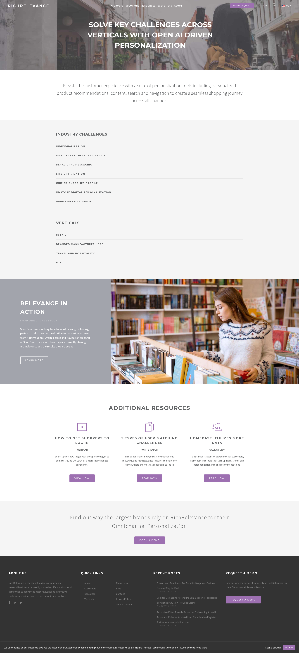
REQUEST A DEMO (243, 599)
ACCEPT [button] (289, 647)
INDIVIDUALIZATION (70, 146)
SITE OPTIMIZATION (70, 173)
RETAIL (61, 235)
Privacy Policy (123, 599)
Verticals (89, 599)
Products (116, 6)
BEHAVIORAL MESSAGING (74, 164)
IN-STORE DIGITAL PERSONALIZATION (83, 192)
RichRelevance (28, 6)
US (288, 6)
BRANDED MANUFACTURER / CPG (80, 244)
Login (264, 5)
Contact (120, 593)
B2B (59, 262)
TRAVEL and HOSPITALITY (75, 253)
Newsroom (122, 583)
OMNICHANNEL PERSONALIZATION (81, 155)
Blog (118, 588)
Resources (148, 6)
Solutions (132, 6)
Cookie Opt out (124, 604)
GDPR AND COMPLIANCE (73, 201)
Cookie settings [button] (273, 647)
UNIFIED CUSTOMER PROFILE (77, 183)
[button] (149, 146)
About (178, 6)
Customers (164, 6)
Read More (201, 647)
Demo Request (242, 6)
